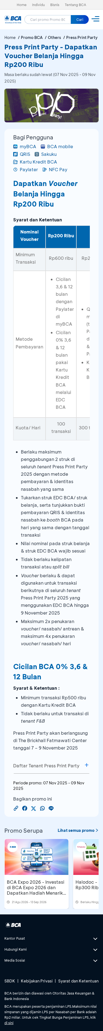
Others (54, 37)
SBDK (9, 981)
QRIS (25, 154)
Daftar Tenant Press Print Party (46, 765)
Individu (38, 4)
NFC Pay (58, 169)
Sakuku (49, 154)
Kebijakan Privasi (37, 981)
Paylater (29, 169)
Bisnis (54, 4)
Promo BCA (32, 37)
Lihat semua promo (76, 830)
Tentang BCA (75, 4)
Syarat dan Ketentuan (78, 981)
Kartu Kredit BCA (38, 162)
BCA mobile (60, 146)
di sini (8, 1023)
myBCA (28, 146)
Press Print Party (82, 37)
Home (22, 4)
